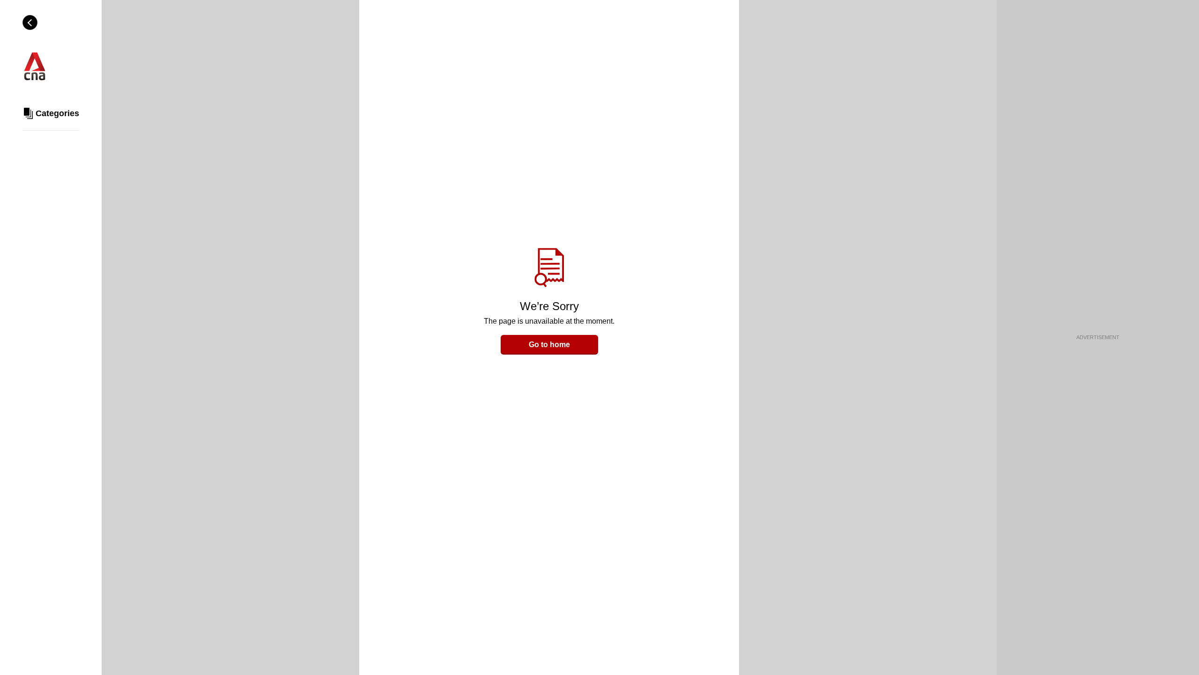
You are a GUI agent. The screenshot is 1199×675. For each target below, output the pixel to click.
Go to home (549, 345)
